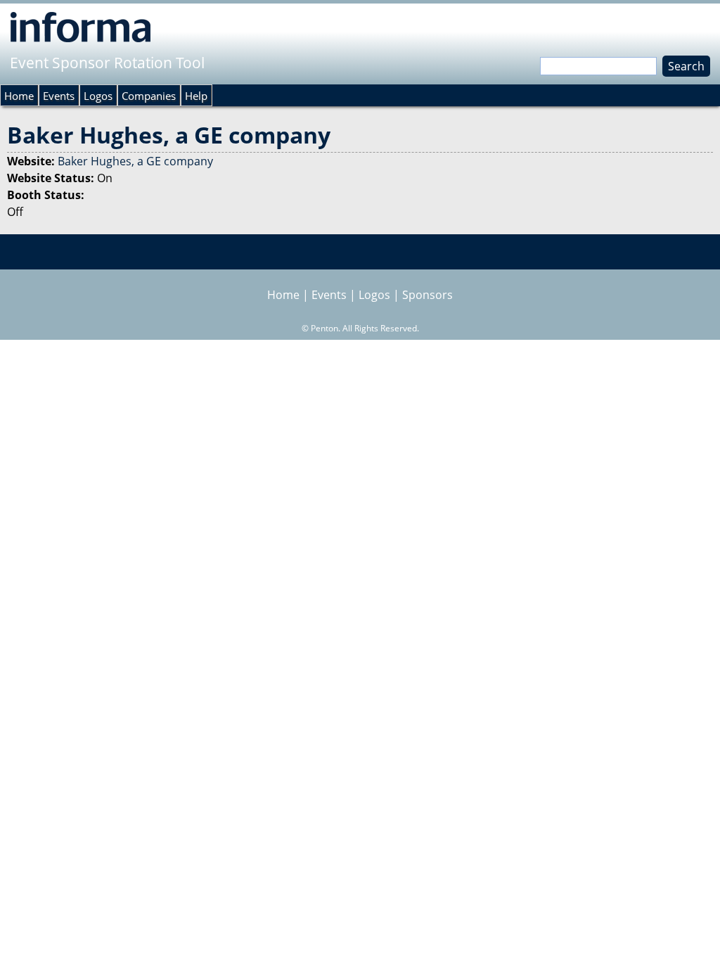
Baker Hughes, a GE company (135, 161)
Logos (98, 96)
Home (19, 96)
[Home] (80, 27)
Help (196, 96)
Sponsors (427, 295)
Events (59, 96)
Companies (149, 96)
